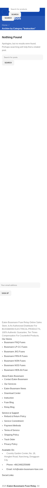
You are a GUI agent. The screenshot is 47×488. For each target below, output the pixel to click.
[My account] (42, 11)
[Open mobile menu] (5, 11)
